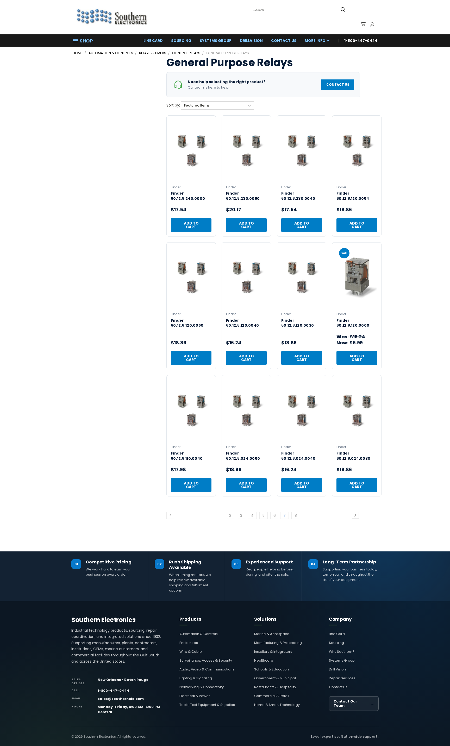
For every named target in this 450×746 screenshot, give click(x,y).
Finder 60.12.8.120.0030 (297, 323)
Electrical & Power (194, 695)
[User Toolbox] (372, 24)
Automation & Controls (198, 633)
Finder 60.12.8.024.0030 (353, 456)
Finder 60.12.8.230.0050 (243, 196)
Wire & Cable (190, 651)
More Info (315, 40)
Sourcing (181, 40)
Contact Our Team (354, 703)
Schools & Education (271, 669)
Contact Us (283, 40)
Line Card (153, 40)
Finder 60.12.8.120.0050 (187, 323)
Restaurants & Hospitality (275, 687)
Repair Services (342, 678)
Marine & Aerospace (271, 633)
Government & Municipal (275, 678)
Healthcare (263, 660)
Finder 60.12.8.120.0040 (242, 323)
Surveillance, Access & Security (205, 660)
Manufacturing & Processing (278, 642)
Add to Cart (191, 225)
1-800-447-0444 (113, 690)
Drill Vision (337, 669)
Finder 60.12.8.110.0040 (187, 456)
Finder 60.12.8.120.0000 (352, 323)
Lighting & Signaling (195, 678)
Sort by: (173, 105)
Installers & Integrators (273, 651)
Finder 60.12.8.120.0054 (352, 196)
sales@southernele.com (121, 698)
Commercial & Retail (271, 695)
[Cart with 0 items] (363, 25)
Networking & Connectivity (201, 687)
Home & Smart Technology (277, 704)
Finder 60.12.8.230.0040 (298, 196)
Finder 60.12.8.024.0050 (243, 456)
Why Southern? (341, 651)
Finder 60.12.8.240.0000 (188, 196)
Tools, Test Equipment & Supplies (207, 704)
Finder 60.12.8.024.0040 (298, 456)
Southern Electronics (103, 620)
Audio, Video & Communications (206, 669)
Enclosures (188, 642)
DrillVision (251, 40)
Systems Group (216, 40)
